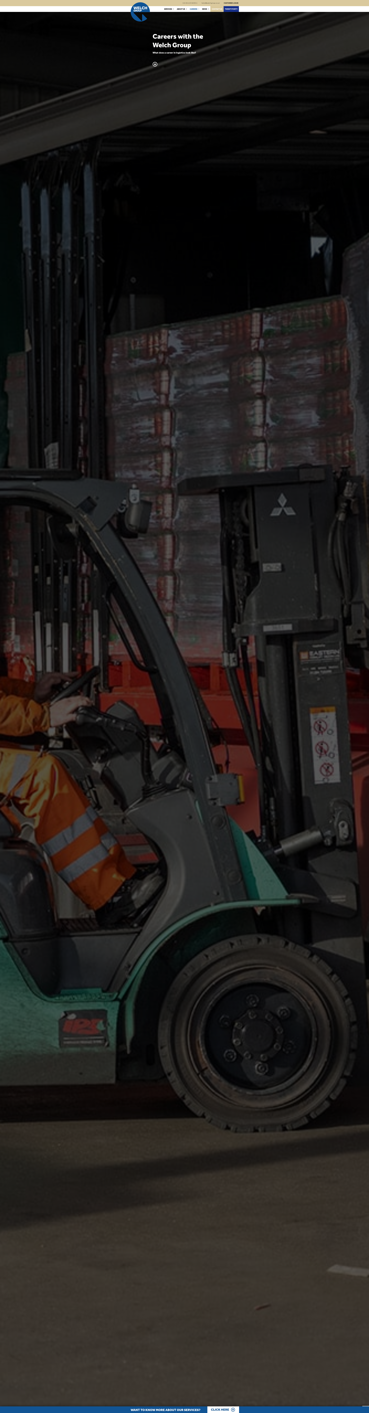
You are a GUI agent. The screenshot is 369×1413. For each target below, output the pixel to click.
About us (181, 9)
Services (168, 9)
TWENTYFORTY (231, 9)
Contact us (217, 9)
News (204, 9)
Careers (193, 9)
